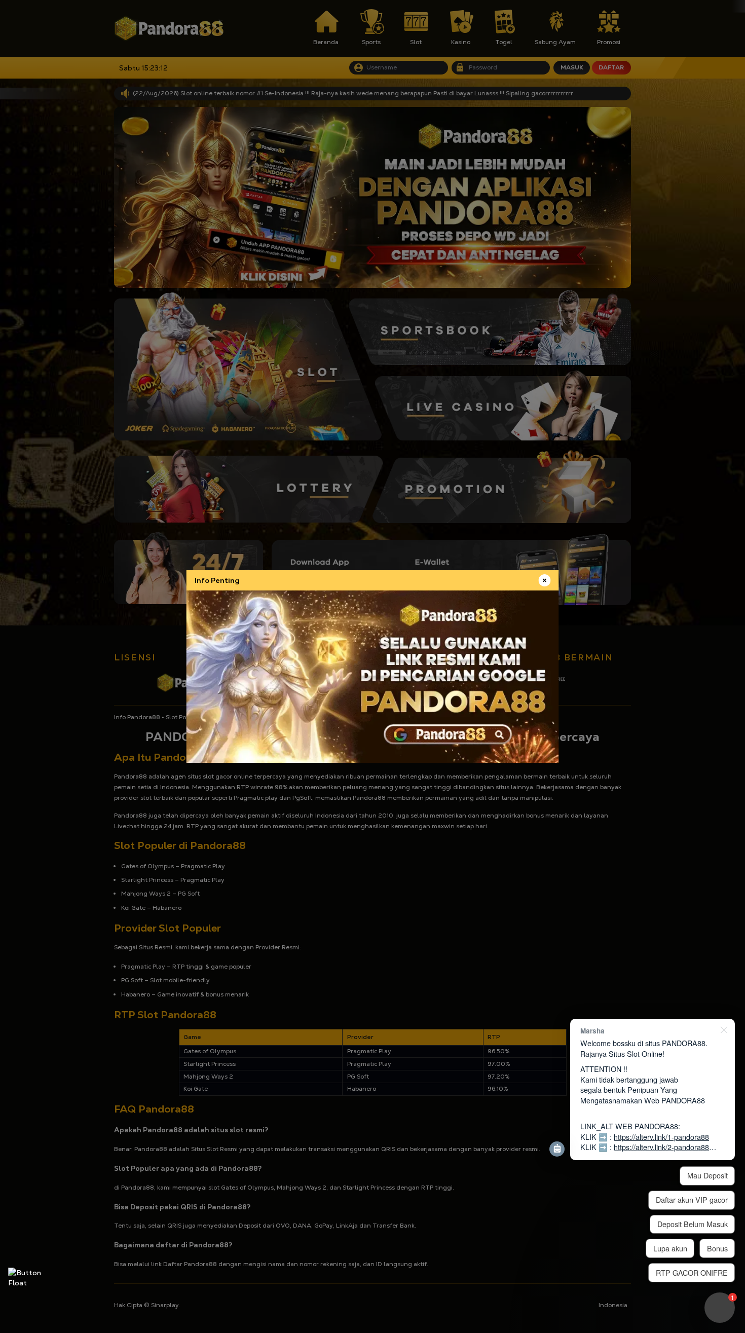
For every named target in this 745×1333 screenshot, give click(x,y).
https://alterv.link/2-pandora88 (661, 1146)
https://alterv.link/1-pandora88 (661, 1136)
